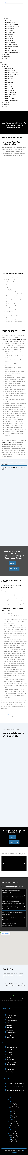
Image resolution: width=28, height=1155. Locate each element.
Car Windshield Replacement (12, 52)
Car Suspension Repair (11, 44)
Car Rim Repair (9, 40)
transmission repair (6, 341)
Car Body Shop (9, 20)
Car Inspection (9, 34)
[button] (14, 62)
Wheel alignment (12, 706)
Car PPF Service (9, 38)
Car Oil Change (8, 36)
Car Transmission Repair (11, 46)
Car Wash (7, 48)
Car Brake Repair (9, 28)
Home (5, 16)
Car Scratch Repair (10, 42)
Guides (5, 58)
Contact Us (6, 54)
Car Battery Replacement (11, 24)
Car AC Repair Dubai (10, 22)
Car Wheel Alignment (10, 50)
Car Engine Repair (9, 30)
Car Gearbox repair (9, 32)
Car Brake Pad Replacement (12, 26)
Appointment (7, 56)
